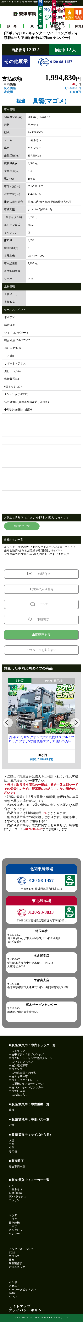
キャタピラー (17, 1230)
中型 (11, 1144)
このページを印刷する (41, 650)
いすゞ (13, 1185)
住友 (11, 1259)
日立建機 (14, 1222)
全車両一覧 (78, 17)
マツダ (13, 1215)
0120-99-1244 (50, 17)
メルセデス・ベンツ (21, 1249)
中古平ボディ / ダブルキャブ (26, 1054)
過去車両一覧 (17, 1166)
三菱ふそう (15, 1189)
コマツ (13, 1226)
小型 (11, 1147)
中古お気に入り (18, 1094)
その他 (13, 1151)
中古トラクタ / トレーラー (25, 1080)
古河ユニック (17, 1267)
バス (11, 1125)
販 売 (12, 26)
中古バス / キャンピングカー (26, 1087)
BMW (12, 1293)
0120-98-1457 (60, 61)
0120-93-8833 (63, 10)
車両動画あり (41, 634)
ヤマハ (13, 1296)
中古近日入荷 (17, 1091)
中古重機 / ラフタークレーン (26, 1083)
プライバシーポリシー (27, 1310)
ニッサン (14, 1200)
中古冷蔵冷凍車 (18, 1065)
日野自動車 (15, 1192)
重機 (11, 1110)
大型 (11, 1140)
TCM (12, 1252)
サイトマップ (20, 1306)
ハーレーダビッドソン (22, 1289)
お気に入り (69, 17)
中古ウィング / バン (21, 1061)
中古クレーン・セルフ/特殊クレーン (31, 1058)
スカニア (14, 1285)
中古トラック (17, 1050)
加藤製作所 (15, 1263)
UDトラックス (17, 1196)
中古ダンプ (15, 1069)
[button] (8, 722)
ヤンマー (14, 1233)
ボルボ (13, 1282)
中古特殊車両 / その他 (22, 1072)
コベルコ (14, 1256)
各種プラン (58, 26)
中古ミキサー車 (18, 1076)
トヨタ (13, 1219)
